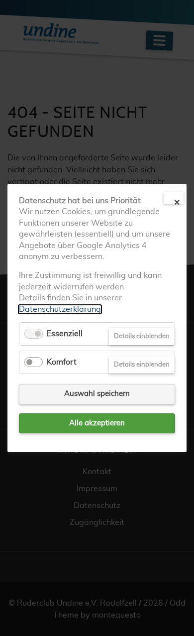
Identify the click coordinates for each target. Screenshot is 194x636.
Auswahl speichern (97, 393)
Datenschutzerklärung (60, 309)
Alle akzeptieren (97, 423)
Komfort (62, 362)
